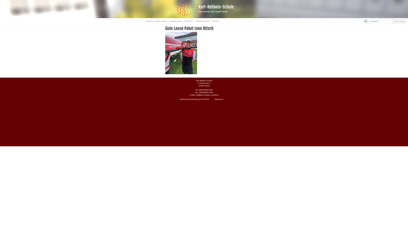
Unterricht (188, 21)
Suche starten (399, 21)
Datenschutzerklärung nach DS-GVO (194, 99)
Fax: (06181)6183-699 (204, 92)
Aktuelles (149, 21)
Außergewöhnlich (202, 21)
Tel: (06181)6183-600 (204, 90)
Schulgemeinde (175, 21)
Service (215, 21)
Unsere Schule (160, 21)
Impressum (219, 99)
